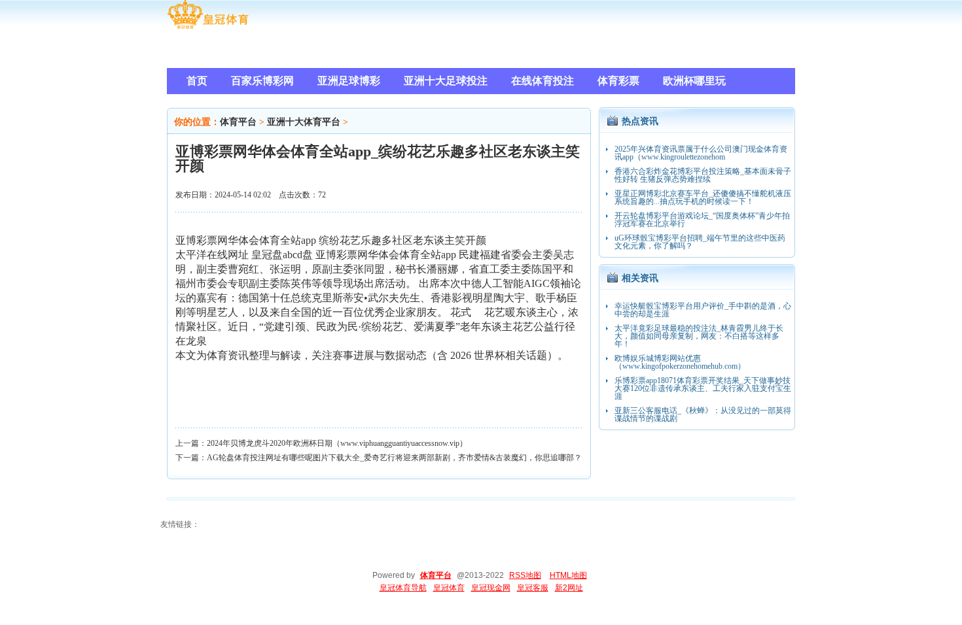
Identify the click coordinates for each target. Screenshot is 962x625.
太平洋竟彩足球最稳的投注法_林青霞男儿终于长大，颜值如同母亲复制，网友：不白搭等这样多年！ (699, 336)
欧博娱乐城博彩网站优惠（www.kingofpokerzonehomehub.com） (680, 362)
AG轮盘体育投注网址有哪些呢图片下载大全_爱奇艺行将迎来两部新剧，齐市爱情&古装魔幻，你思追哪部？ (394, 457)
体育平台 (238, 122)
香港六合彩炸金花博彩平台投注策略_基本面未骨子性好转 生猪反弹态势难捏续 (703, 175)
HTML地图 (568, 575)
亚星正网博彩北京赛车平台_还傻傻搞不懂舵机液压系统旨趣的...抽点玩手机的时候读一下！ (703, 197)
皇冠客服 (532, 587)
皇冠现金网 (490, 587)
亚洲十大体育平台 (303, 122)
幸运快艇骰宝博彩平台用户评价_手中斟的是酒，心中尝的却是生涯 (703, 309)
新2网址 (569, 587)
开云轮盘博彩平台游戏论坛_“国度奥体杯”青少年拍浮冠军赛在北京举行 (702, 219)
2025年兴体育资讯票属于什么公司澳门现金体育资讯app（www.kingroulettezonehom (701, 152)
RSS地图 (525, 575)
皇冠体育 (449, 587)
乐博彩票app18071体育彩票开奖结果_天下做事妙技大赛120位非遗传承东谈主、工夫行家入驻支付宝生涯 (703, 388)
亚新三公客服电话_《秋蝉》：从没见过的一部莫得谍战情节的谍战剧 (703, 414)
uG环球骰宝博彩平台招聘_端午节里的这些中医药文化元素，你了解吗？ (700, 241)
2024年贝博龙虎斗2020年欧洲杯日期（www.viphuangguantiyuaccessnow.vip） (337, 443)
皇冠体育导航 (403, 587)
